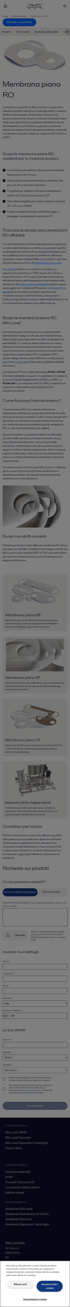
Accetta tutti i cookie (50, 1286)
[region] (35, 1284)
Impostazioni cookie (35, 1299)
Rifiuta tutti (20, 1284)
